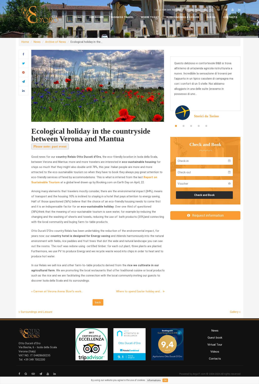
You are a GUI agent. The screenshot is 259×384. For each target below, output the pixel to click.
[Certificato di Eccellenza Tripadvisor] (91, 344)
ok (165, 380)
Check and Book (204, 195)
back (98, 302)
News (37, 42)
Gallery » (235, 312)
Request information (207, 215)
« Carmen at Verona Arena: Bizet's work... (57, 291)
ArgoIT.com (199, 373)
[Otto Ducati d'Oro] (38, 15)
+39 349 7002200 (171, 9)
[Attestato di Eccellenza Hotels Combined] (129, 344)
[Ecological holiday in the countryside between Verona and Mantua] (97, 85)
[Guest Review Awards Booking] (167, 344)
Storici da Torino (206, 116)
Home (25, 42)
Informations (154, 380)
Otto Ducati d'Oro (30, 343)
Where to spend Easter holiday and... (139, 291)
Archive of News (55, 42)
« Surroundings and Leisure (35, 312)
